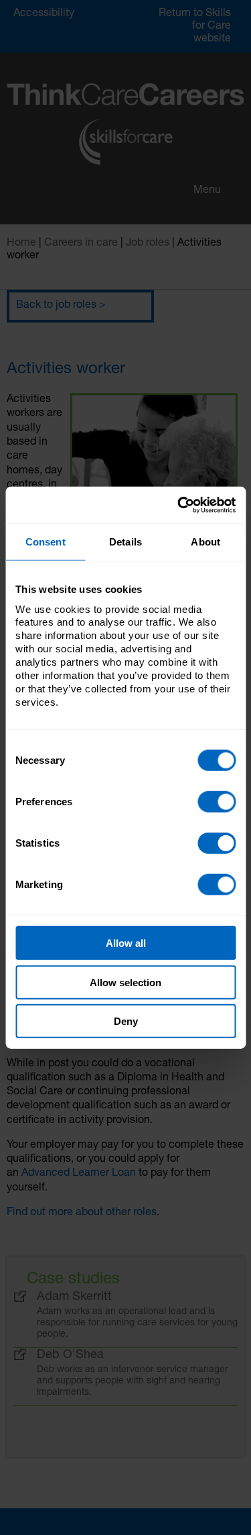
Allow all (126, 943)
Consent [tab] (45, 541)
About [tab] (205, 541)
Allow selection (125, 982)
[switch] (216, 802)
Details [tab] (125, 541)
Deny (126, 1021)
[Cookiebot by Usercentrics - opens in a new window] (179, 504)
